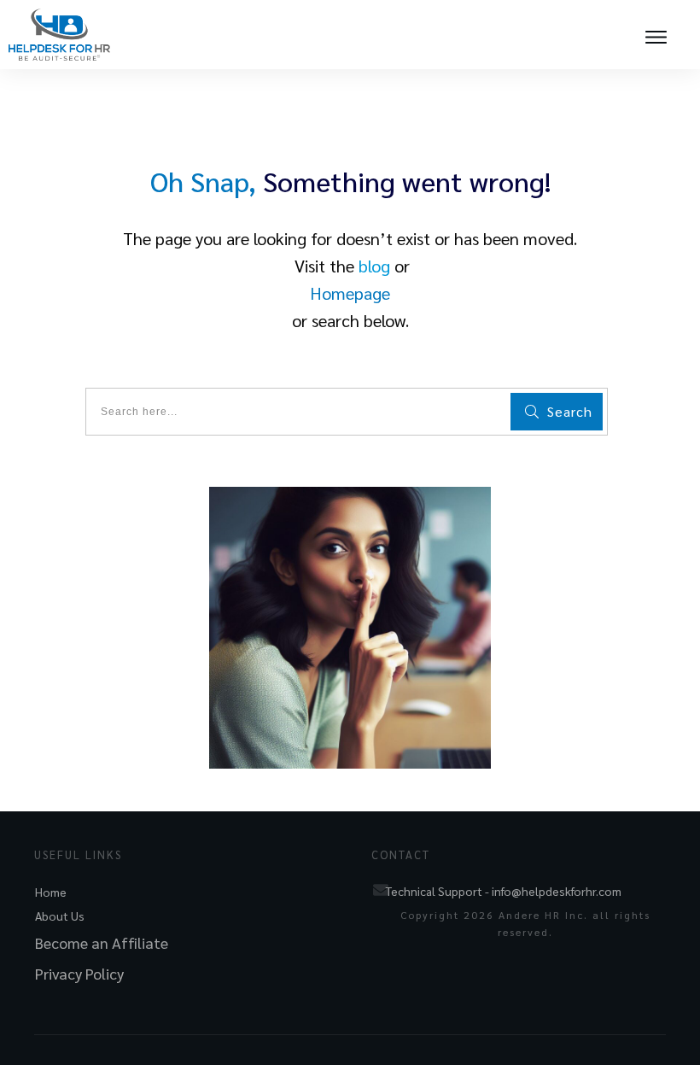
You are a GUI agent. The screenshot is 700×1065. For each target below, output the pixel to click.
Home (51, 891)
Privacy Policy (79, 973)
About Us (60, 915)
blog (374, 266)
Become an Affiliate (101, 942)
